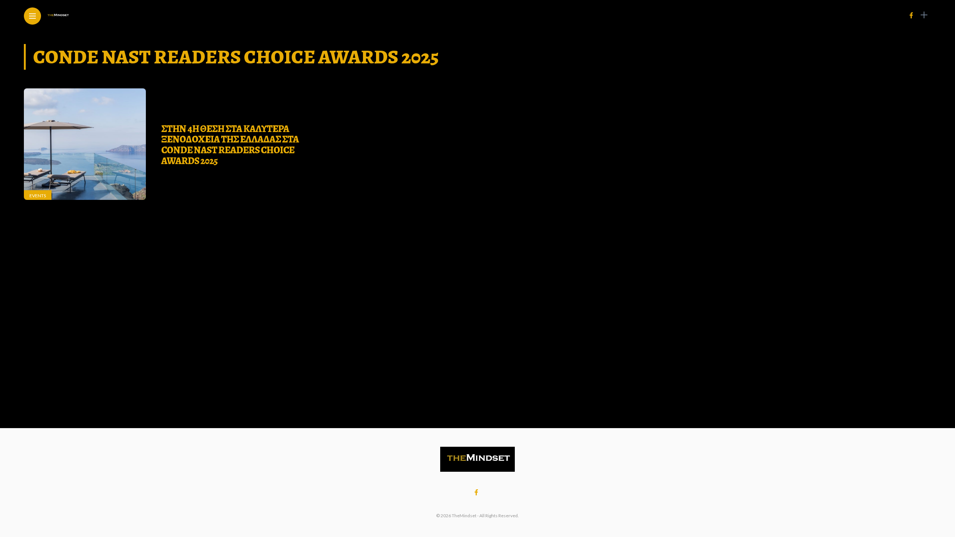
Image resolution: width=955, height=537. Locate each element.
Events (37, 195)
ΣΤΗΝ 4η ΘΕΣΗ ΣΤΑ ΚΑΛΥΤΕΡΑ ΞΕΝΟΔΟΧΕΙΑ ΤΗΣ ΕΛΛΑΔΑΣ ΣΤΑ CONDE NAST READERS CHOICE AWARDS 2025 (230, 144)
